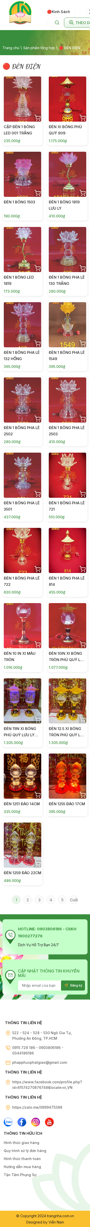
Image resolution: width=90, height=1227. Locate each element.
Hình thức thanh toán (22, 1159)
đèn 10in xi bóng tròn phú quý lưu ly (67, 659)
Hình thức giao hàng (21, 1142)
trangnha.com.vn (60, 1216)
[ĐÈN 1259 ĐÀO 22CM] (22, 845)
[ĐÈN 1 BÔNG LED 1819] (22, 249)
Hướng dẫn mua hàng (22, 1167)
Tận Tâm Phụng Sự (20, 1175)
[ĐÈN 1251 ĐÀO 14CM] (22, 776)
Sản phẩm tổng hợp (39, 48)
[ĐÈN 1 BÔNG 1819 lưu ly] (67, 174)
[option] (61, 11)
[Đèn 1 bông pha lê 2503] (67, 400)
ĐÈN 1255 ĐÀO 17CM (67, 803)
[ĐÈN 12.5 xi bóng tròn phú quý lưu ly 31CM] (67, 700)
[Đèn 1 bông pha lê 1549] (67, 324)
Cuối (74, 899)
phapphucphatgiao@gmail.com (39, 1062)
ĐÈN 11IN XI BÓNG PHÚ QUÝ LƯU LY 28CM (20, 735)
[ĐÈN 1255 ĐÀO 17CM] (67, 776)
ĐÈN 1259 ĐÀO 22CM (22, 872)
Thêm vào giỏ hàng (37, 118)
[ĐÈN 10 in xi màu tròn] (22, 625)
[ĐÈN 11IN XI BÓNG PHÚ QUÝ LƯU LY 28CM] (22, 700)
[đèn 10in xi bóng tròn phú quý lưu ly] (67, 625)
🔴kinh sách (58, 11)
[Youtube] (49, 1122)
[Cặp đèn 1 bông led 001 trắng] (22, 99)
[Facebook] (22, 1122)
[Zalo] (8, 1122)
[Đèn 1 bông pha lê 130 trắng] (67, 249)
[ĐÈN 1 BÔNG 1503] (22, 174)
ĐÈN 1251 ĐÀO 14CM (22, 803)
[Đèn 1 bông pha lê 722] (22, 550)
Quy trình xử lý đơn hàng (25, 1151)
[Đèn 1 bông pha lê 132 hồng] (22, 324)
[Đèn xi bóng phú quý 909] (67, 99)
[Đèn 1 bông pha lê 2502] (22, 400)
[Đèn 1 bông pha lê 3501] (22, 475)
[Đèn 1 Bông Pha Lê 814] (67, 550)
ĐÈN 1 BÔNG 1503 (19, 202)
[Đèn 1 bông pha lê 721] (67, 475)
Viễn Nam (56, 1222)
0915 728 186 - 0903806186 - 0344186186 (37, 1050)
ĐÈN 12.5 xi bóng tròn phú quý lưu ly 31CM (67, 735)
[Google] (35, 1122)
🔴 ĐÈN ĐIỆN (69, 48)
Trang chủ (10, 48)
